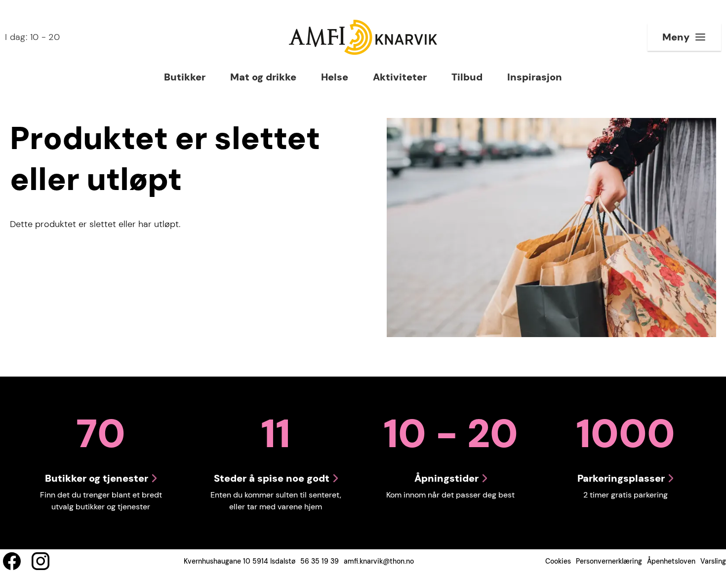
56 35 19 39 (319, 561)
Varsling (713, 561)
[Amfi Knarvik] (363, 37)
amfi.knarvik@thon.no (379, 561)
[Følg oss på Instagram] (40, 561)
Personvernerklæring (609, 561)
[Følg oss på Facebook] (12, 561)
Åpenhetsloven (671, 561)
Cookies (558, 561)
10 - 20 (32, 37)
